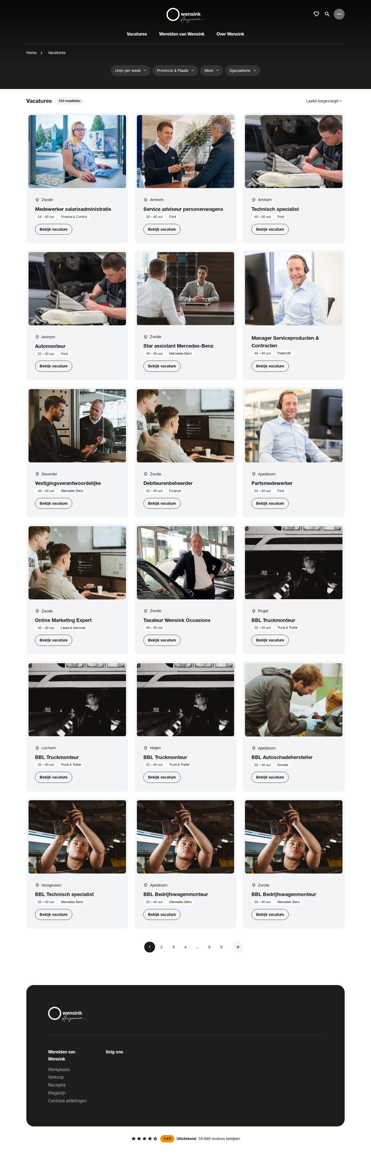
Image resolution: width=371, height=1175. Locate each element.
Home (31, 52)
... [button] (197, 947)
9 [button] (221, 947)
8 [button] (209, 947)
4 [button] (185, 947)
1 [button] (150, 947)
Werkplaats (59, 1069)
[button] (237, 947)
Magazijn (57, 1092)
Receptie (57, 1084)
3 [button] (173, 947)
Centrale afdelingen (67, 1100)
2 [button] (162, 947)
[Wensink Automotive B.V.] (185, 14)
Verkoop (56, 1076)
